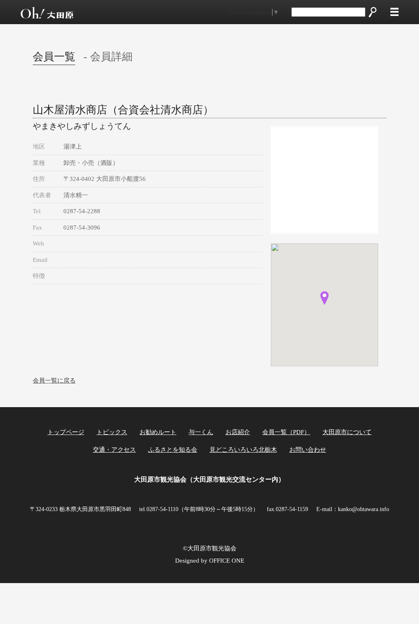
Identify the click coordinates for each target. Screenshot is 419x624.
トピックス (112, 432)
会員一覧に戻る (54, 380)
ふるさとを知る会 (172, 449)
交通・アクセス (114, 449)
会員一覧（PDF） (286, 432)
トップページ (65, 432)
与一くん (201, 432)
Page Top (391, 603)
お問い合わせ (307, 449)
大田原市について (347, 432)
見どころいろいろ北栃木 (243, 449)
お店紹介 (237, 432)
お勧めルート (158, 432)
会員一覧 (54, 57)
